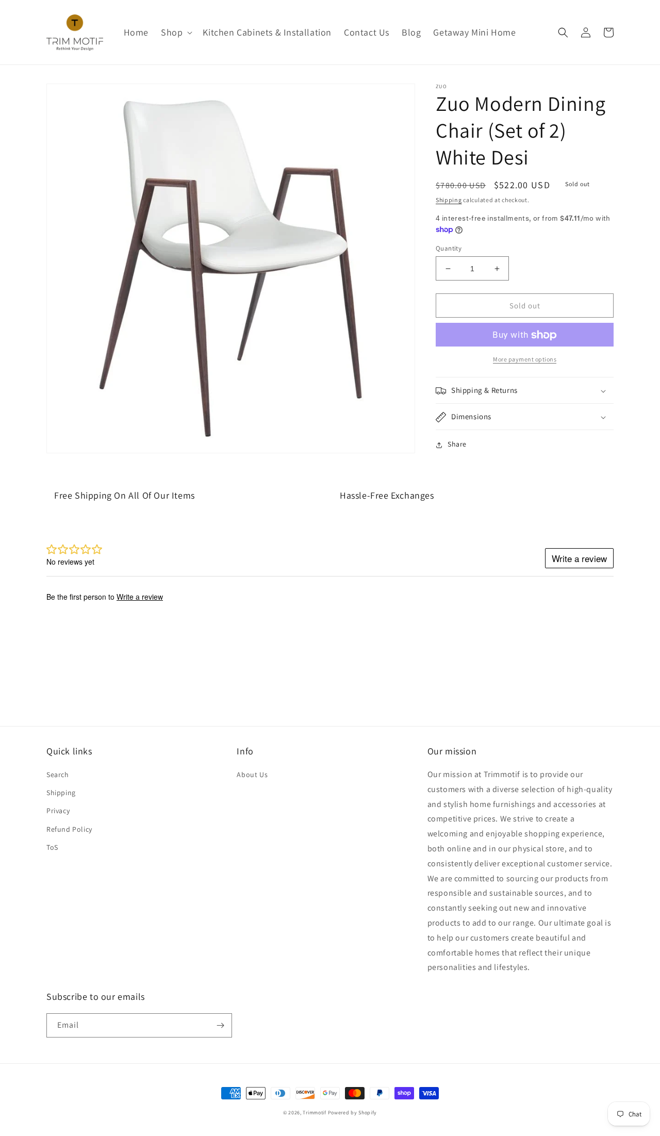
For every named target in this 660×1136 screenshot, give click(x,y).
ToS (52, 847)
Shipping (449, 200)
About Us (252, 774)
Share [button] (457, 444)
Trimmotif (314, 1112)
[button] (175, 32)
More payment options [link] (524, 360)
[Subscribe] (220, 1025)
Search (57, 774)
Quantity (448, 248)
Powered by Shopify (352, 1112)
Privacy (58, 810)
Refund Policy (69, 829)
